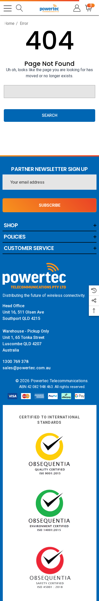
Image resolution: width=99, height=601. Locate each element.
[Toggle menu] (8, 8)
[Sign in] (76, 8)
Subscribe (49, 205)
